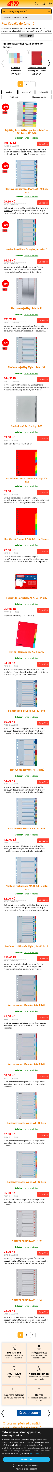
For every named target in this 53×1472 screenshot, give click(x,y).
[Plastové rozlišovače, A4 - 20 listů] (26, 824)
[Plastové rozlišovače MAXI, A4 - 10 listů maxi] (26, 186)
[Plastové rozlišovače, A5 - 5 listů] (26, 765)
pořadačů (8, 210)
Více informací (36, 1453)
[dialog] (26, 1450)
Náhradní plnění (39, 1373)
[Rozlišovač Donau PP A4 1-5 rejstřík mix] (26, 534)
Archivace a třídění (19, 17)
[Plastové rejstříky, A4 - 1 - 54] (26, 303)
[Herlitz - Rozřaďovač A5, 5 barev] (27, 647)
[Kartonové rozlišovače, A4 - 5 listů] (26, 1000)
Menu (3, 4)
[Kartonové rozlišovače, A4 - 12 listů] (26, 1177)
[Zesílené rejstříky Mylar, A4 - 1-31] (26, 362)
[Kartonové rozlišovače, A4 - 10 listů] (26, 1118)
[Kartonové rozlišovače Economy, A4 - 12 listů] (37, 58)
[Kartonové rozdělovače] (15, 58)
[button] (26, 1465)
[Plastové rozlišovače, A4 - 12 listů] (26, 706)
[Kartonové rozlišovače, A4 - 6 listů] (26, 1059)
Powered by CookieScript (26, 1469)
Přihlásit (36, 3)
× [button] (50, 1431)
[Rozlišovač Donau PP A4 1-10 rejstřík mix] (26, 475)
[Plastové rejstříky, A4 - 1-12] (26, 1295)
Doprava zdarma (14, 1395)
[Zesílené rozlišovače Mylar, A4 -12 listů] (26, 942)
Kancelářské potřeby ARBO (14, 3)
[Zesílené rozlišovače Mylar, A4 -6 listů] (26, 245)
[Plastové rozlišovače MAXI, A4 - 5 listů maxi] (26, 883)
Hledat (43, 3)
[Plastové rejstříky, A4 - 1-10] (26, 1236)
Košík (50, 3)
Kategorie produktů (18, 11)
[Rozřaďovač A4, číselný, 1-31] (26, 421)
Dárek (39, 1395)
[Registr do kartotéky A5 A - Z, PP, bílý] (26, 592)
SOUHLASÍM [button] (26, 1459)
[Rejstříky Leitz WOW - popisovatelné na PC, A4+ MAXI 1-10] (26, 127)
